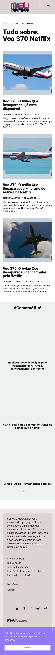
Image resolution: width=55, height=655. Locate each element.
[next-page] (30, 491)
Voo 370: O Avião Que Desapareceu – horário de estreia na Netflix (24, 188)
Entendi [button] (27, 648)
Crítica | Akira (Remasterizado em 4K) (28, 483)
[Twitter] (24, 608)
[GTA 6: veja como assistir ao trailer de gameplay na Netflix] (27, 398)
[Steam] (45, 608)
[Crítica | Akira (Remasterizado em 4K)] (27, 457)
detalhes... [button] (10, 640)
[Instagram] (17, 608)
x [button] (53, 629)
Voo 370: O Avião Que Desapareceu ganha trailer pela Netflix (24, 272)
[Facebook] (31, 608)
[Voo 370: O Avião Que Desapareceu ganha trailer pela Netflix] (27, 240)
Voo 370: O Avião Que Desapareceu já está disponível (20, 105)
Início (6, 23)
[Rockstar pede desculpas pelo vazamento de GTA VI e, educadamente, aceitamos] (27, 336)
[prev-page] (24, 491)
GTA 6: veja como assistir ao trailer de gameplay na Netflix (27, 426)
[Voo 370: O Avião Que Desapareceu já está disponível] (27, 73)
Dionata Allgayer (11, 114)
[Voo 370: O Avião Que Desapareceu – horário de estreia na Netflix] (27, 156)
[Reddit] (38, 608)
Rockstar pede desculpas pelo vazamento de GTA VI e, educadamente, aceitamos (27, 365)
